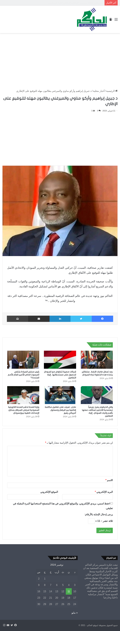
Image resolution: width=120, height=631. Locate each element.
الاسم (109, 480)
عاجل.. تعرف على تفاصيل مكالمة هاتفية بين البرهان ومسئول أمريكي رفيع (60, 410)
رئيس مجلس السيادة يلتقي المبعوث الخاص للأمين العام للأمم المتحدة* (23, 375)
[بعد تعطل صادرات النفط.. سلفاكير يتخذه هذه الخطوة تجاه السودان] (97, 360)
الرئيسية (110, 91)
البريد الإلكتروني (104, 492)
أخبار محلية (99, 91)
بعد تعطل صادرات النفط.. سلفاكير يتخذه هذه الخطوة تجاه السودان (70, 2)
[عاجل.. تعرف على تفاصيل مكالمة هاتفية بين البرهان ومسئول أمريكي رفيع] (60, 395)
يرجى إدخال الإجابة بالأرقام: (99, 514)
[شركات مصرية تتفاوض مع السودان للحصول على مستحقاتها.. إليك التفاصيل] (60, 360)
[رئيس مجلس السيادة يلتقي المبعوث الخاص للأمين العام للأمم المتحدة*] (23, 360)
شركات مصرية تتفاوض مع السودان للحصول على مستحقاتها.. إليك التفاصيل (60, 375)
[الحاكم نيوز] (92, 19)
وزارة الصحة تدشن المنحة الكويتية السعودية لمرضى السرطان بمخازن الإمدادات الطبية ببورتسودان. (23, 410)
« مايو (75, 612)
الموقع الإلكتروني (49, 492)
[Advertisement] (60, 58)
